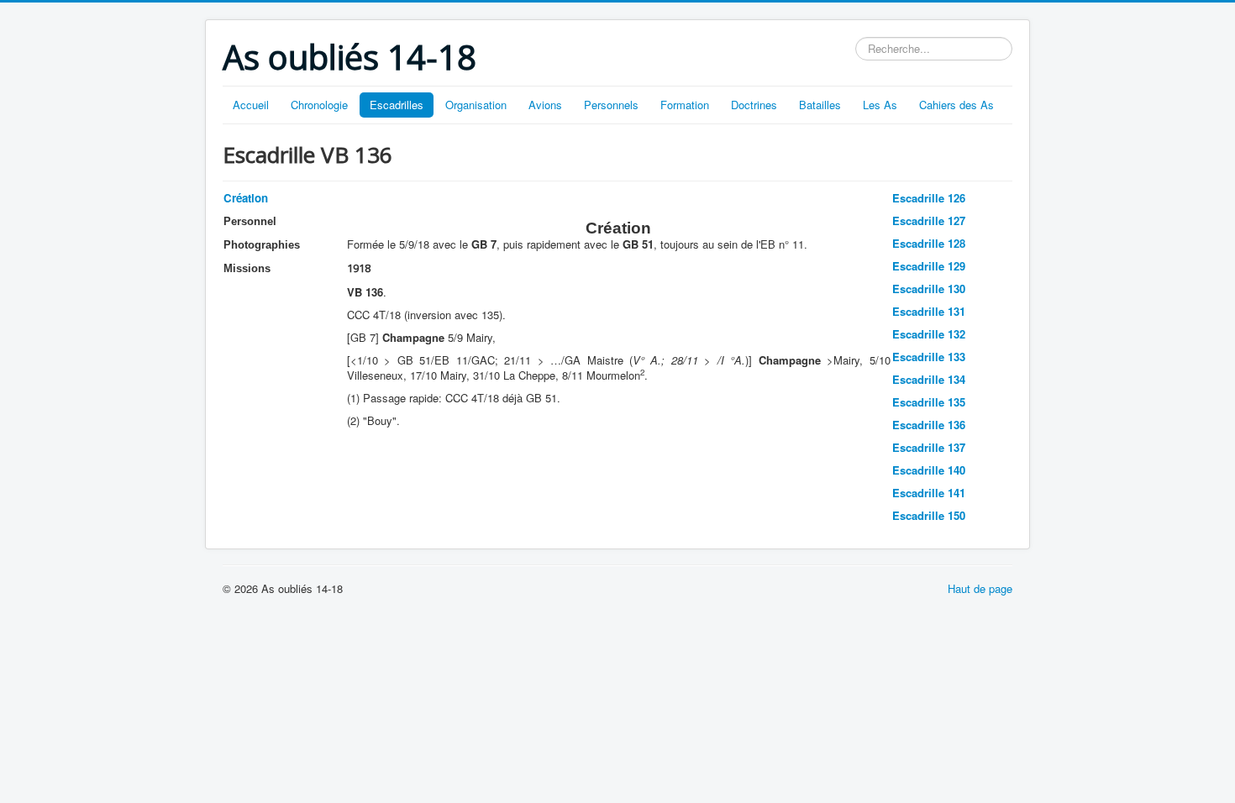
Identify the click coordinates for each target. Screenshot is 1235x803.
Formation (684, 105)
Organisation (476, 105)
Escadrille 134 (928, 379)
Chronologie (319, 105)
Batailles (820, 105)
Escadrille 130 (928, 289)
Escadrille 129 (928, 266)
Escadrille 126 (928, 198)
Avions (545, 105)
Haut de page (980, 588)
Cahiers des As (956, 105)
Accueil (251, 105)
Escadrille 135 (928, 402)
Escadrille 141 (928, 493)
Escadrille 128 (928, 243)
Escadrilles (396, 105)
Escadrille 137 (928, 447)
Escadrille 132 (928, 334)
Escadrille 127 (928, 220)
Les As (880, 105)
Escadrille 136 (928, 425)
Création (245, 198)
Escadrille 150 (928, 515)
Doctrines (754, 105)
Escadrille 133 (928, 357)
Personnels (611, 105)
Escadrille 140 (928, 470)
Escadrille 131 (928, 311)
